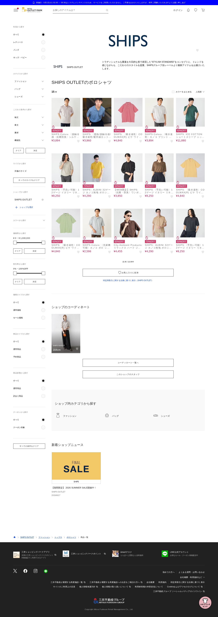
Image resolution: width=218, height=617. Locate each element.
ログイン (178, 10)
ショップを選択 (26, 207)
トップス (58, 537)
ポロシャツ (71, 537)
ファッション (44, 537)
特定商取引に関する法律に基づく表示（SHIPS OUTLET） (128, 280)
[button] (29, 34)
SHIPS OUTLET (27, 537)
